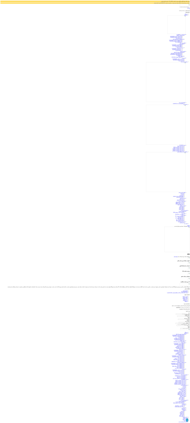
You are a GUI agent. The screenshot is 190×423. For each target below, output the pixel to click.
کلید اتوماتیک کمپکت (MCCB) (179, 52)
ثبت (188, 326)
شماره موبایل (187, 314)
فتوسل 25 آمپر (181, 209)
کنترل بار (182, 194)
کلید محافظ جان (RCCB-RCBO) (178, 39)
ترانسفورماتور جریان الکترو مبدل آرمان (179, 378)
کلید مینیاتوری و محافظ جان (181, 34)
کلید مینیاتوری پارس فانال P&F (179, 359)
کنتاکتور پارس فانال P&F (180, 347)
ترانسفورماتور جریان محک (181, 377)
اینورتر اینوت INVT (180, 146)
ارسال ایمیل (178, 307)
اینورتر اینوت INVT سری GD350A (178, 150)
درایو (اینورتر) (185, 104)
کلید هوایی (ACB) (181, 56)
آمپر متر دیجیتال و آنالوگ (180, 202)
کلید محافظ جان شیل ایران (179, 368)
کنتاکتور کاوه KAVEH (180, 348)
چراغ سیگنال (183, 408)
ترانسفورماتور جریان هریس (181, 376)
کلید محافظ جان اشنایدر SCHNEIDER (175, 40)
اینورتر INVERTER (182, 145)
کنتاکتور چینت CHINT (180, 346)
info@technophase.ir (184, 291)
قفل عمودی (182, 413)
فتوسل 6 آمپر (181, 206)
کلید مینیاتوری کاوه (180, 360)
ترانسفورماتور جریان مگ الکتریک (178, 103)
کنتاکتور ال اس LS (179, 46)
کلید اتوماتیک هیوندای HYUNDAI (176, 53)
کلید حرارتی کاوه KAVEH (179, 373)
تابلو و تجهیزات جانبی (184, 210)
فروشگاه (186, 14)
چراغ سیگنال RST (181, 204)
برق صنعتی (186, 15)
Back (189, 327)
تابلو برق (184, 407)
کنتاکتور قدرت (181, 43)
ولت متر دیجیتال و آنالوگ (180, 203)
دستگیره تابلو (181, 416)
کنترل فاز (182, 193)
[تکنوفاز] (185, 285)
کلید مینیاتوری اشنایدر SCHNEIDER (178, 355)
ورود (188, 317)
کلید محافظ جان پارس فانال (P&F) (178, 366)
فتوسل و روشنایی (183, 205)
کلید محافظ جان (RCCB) (181, 362)
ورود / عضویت (187, 315)
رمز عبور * (188, 325)
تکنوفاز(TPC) (183, 215)
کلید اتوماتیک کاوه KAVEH (179, 339)
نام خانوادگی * (187, 323)
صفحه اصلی (176, 256)
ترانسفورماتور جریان (184, 61)
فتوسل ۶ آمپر (181, 397)
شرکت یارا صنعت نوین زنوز (183, 421)
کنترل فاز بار (181, 195)
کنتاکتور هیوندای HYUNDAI (177, 45)
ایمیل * (188, 324)
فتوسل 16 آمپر (181, 208)
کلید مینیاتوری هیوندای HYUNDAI (176, 37)
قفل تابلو (182, 411)
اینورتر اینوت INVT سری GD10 (180, 380)
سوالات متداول (185, 297)
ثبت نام (188, 320)
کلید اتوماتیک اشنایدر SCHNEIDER (176, 54)
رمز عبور (188, 316)
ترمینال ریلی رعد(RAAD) (179, 214)
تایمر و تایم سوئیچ (183, 198)
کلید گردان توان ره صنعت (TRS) (178, 212)
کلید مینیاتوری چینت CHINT (179, 358)
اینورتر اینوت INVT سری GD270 (178, 149)
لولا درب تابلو (181, 415)
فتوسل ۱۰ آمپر (181, 398)
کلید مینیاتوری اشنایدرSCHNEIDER (176, 36)
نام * (189, 322)
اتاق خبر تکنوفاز (185, 296)
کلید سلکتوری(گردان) (182, 211)
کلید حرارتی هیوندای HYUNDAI (178, 59)
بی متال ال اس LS (179, 50)
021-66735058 (185, 290)
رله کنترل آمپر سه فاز (180, 197)
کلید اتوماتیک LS (179, 55)
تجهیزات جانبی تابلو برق (182, 221)
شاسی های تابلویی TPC (180, 219)
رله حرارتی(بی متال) (180, 47)
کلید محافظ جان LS (180, 365)
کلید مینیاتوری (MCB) (180, 35)
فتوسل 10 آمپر (181, 207)
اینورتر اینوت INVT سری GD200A (180, 383)
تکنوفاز (188, 226)
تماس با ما (186, 223)
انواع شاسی (184, 403)
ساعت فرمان (181, 199)
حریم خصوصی (185, 300)
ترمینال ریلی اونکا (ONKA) (179, 406)
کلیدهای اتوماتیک (183, 51)
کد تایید (188, 319)
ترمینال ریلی (184, 213)
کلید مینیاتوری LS (179, 38)
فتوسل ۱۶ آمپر (181, 399)
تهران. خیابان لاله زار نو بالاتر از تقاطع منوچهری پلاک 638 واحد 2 (177, 292)
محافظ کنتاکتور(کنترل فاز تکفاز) (178, 196)
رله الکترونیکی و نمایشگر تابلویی (182, 151)
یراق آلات (184, 410)
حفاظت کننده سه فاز (182, 192)
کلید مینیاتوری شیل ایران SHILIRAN (178, 361)
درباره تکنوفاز (185, 299)
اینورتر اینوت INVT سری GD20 (180, 381)
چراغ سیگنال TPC (181, 218)
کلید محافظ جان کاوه (180, 367)
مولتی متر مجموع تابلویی (182, 392)
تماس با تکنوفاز (185, 298)
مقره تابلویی (182, 222)
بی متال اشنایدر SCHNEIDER (177, 48)
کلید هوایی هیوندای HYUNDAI (179, 341)
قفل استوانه (182, 412)
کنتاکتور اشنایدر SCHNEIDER (177, 44)
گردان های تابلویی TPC (180, 220)
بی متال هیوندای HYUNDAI (177, 49)
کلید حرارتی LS (181, 60)
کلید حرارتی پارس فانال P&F (179, 372)
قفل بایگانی (182, 414)
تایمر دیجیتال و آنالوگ (182, 391)
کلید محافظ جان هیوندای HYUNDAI (176, 41)
